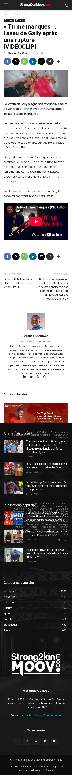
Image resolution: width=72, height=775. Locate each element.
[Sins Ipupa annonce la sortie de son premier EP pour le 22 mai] (13, 536)
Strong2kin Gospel (49, 532)
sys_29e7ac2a (60, 437)
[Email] (41, 61)
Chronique (20, 506)
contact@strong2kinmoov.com (43, 715)
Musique (20, 20)
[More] (58, 61)
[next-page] (12, 568)
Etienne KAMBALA (17, 52)
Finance (64, 513)
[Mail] (33, 377)
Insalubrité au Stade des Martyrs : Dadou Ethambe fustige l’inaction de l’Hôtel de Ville (47, 553)
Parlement (47, 524)
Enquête (47, 511)
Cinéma (34, 506)
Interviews (37, 519)
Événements (34, 513)
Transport (52, 534)
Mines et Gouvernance (31, 521)
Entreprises (62, 511)
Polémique (62, 524)
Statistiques (28, 532)
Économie (18, 511)
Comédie (19, 508)
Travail (64, 534)
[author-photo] (36, 330)
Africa (45, 503)
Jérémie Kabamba (40, 434)
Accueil (7, 14)
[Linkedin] (33, 61)
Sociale (52, 529)
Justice (51, 519)
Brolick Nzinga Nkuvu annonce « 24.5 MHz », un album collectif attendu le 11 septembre (47, 486)
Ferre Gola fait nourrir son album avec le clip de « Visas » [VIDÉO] (19, 283)
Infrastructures (34, 516)
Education (33, 511)
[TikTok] (36, 741)
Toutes (18, 432)
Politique (20, 526)
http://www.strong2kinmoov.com (36, 341)
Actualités (20, 14)
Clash (45, 506)
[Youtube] (54, 741)
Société (64, 529)
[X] (16, 61)
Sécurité (26, 529)
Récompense (48, 526)
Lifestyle (63, 519)
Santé (14, 529)
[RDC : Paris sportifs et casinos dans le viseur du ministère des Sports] (13, 469)
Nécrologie (16, 524)
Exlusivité (51, 513)
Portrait (33, 526)
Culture (32, 508)
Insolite (50, 516)
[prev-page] (6, 568)
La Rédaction (19, 434)
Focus (19, 516)
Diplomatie (62, 508)
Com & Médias (60, 506)
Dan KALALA (61, 434)
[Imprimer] (50, 61)
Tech (65, 532)
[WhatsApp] (24, 61)
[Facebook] (7, 61)
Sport (14, 532)
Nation (64, 521)
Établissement (16, 513)
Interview (63, 516)
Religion (64, 526)
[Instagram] (26, 741)
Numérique (32, 524)
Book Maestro (60, 503)
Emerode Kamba (59, 432)
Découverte (46, 508)
